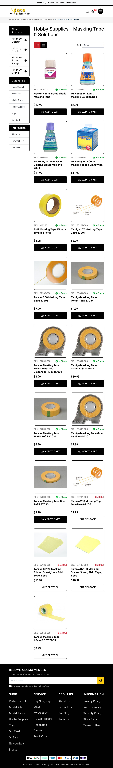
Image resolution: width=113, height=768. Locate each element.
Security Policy (92, 713)
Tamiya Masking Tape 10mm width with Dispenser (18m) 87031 (48, 368)
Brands (13, 749)
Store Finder (91, 719)
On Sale (13, 737)
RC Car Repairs (43, 718)
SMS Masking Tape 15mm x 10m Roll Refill (50, 231)
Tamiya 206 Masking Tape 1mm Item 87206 (86, 503)
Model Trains (17, 100)
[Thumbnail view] (37, 45)
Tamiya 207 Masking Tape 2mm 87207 (86, 231)
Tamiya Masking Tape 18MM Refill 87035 (47, 435)
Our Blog (64, 713)
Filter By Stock (17, 50)
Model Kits (16, 94)
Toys (14, 113)
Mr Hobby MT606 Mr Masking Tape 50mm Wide (87, 163)
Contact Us (16, 147)
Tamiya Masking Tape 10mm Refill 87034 (84, 299)
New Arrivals (17, 743)
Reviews (64, 719)
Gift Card (16, 120)
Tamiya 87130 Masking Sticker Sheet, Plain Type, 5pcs (86, 572)
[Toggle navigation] (100, 11)
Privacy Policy (92, 701)
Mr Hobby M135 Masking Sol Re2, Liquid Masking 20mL (48, 165)
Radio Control (18, 87)
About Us (16, 134)
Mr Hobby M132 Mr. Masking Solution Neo (84, 95)
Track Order (41, 736)
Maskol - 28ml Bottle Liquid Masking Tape (50, 95)
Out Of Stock (88, 519)
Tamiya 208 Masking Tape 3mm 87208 (49, 299)
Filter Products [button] (17, 31)
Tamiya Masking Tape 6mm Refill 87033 (50, 503)
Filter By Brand (17, 71)
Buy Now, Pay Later (42, 704)
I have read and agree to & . (30, 686)
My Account (41, 712)
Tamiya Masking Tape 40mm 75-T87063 (47, 638)
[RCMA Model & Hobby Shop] (20, 11)
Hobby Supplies (18, 107)
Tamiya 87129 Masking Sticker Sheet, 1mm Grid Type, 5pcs (48, 572)
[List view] (43, 45)
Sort (79, 45)
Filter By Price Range (17, 60)
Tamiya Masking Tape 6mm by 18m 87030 (87, 435)
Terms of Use (91, 725)
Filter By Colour (17, 40)
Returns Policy (18, 141)
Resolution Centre (40, 727)
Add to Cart (52, 112)
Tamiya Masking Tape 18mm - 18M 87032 (84, 367)
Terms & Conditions (32, 686)
